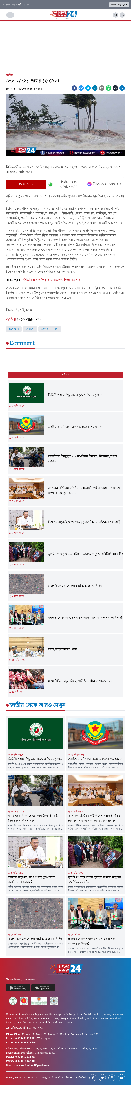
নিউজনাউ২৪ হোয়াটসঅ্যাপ (68, 184)
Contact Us (30, 1078)
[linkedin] (95, 88)
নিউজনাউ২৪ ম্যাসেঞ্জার (107, 184)
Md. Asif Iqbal (78, 1078)
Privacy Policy (14, 1078)
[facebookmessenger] (81, 88)
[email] (101, 88)
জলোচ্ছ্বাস (14, 329)
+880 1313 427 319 (25, 1061)
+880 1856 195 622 (25, 1038)
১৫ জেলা (30, 329)
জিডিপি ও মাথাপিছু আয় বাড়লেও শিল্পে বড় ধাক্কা (52, 280)
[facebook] (74, 88)
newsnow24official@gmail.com (31, 1065)
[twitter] (88, 88)
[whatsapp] (108, 88)
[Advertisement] (65, 46)
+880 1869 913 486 (25, 1042)
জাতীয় (9, 75)
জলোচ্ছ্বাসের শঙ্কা (49, 329)
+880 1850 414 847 (25, 1057)
